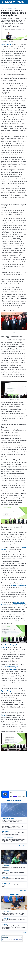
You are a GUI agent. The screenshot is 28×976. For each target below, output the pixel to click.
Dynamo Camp (6, 691)
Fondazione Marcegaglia (18, 585)
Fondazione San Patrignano (10, 667)
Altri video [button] (23, 932)
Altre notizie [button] (22, 845)
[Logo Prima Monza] (14, 2)
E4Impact (13, 669)
